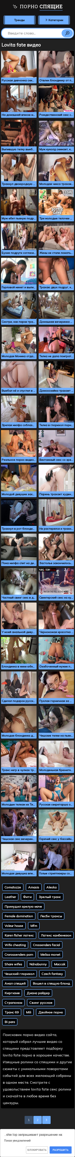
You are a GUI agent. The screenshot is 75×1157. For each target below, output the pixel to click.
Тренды (19, 20)
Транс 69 (12, 1012)
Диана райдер (38, 993)
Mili (28, 1012)
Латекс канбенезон (56, 935)
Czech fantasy (52, 974)
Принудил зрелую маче (23, 906)
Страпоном (13, 1003)
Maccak (59, 964)
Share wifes (13, 964)
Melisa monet (50, 954)
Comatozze (13, 887)
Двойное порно (50, 1012)
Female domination (19, 916)
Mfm (33, 926)
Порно (40, 6)
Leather (10, 897)
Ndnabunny (38, 964)
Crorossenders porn (19, 954)
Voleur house (14, 926)
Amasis (33, 887)
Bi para (10, 1022)
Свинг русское (40, 1003)
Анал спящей (15, 983)
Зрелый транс (50, 897)
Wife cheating (15, 945)
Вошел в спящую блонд (51, 983)
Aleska (51, 887)
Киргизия (12, 993)
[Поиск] (67, 33)
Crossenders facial (46, 945)
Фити (27, 897)
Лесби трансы (51, 916)
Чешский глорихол (19, 974)
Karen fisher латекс (19, 935)
